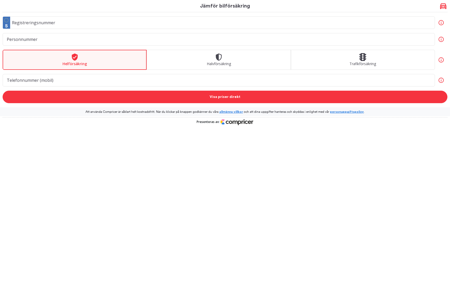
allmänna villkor (231, 111)
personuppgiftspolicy (347, 111)
